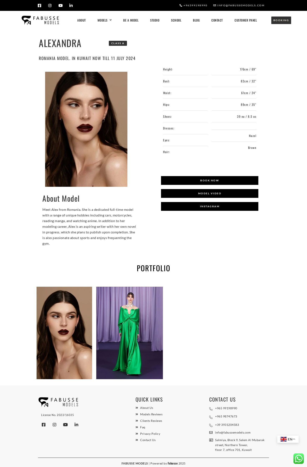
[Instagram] (50, 6)
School (176, 20)
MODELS (103, 20)
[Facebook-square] (40, 6)
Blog (196, 20)
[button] (209, 180)
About (81, 20)
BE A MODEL (130, 20)
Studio (154, 20)
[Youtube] (61, 6)
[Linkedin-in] (71, 6)
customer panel (246, 20)
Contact (217, 20)
